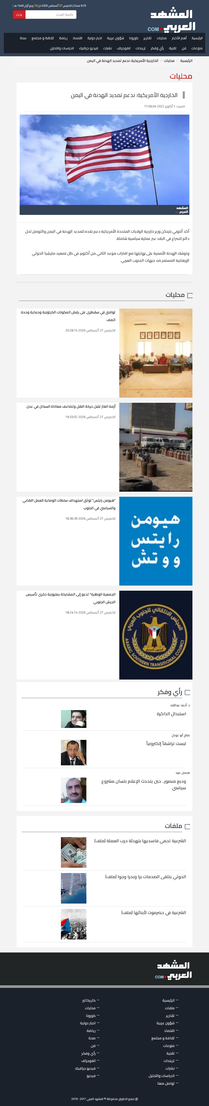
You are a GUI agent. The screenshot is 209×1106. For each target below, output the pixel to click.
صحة (23, 38)
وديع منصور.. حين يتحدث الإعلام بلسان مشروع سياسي (143, 784)
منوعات (197, 48)
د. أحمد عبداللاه (180, 705)
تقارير (147, 38)
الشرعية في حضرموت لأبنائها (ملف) (153, 912)
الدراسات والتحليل (62, 48)
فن (184, 48)
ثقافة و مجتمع (43, 38)
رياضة (63, 38)
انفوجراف (123, 48)
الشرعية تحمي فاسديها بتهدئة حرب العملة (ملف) (140, 841)
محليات (162, 38)
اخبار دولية (94, 38)
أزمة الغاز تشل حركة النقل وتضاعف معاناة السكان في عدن (71, 406)
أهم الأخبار (179, 38)
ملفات (173, 825)
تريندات (141, 48)
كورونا (133, 38)
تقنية (173, 48)
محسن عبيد (183, 773)
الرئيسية (197, 38)
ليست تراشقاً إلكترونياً (166, 743)
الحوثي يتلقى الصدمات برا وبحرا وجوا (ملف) (145, 877)
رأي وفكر (157, 48)
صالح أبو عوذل (181, 735)
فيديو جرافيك (88, 48)
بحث (19, 14)
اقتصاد (77, 38)
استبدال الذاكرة (171, 714)
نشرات (107, 48)
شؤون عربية (115, 38)
